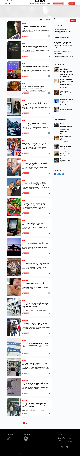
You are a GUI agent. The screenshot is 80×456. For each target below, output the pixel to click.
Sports (24, 140)
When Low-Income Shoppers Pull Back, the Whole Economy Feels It (35, 364)
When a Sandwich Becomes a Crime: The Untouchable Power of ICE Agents (35, 384)
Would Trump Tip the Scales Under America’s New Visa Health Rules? (33, 87)
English (8, 0)
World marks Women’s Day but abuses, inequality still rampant (34, 124)
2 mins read (26, 76)
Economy (24, 160)
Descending (47, 19)
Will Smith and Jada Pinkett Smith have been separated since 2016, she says (34, 184)
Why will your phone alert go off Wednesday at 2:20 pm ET (32, 224)
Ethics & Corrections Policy (29, 440)
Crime (24, 43)
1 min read (26, 193)
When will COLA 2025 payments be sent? (35, 343)
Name (40, 19)
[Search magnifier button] (63, 3)
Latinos (24, 23)
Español (12, 0)
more (30, 31)
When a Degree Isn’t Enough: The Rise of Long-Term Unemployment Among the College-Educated (35, 405)
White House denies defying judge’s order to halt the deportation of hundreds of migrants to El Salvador (35, 304)
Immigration (25, 320)
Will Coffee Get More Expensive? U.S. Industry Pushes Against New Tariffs (33, 204)
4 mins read (26, 333)
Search (55, 18)
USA (23, 63)
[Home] (6, 3)
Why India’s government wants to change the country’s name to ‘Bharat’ (35, 264)
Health (43, 3)
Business (48, 3)
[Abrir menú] (9, 3)
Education (24, 400)
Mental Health (25, 280)
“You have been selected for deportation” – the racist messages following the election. (36, 47)
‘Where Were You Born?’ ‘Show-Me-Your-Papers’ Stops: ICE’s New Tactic (35, 324)
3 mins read (26, 36)
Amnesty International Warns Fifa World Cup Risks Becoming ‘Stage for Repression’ (35, 144)
